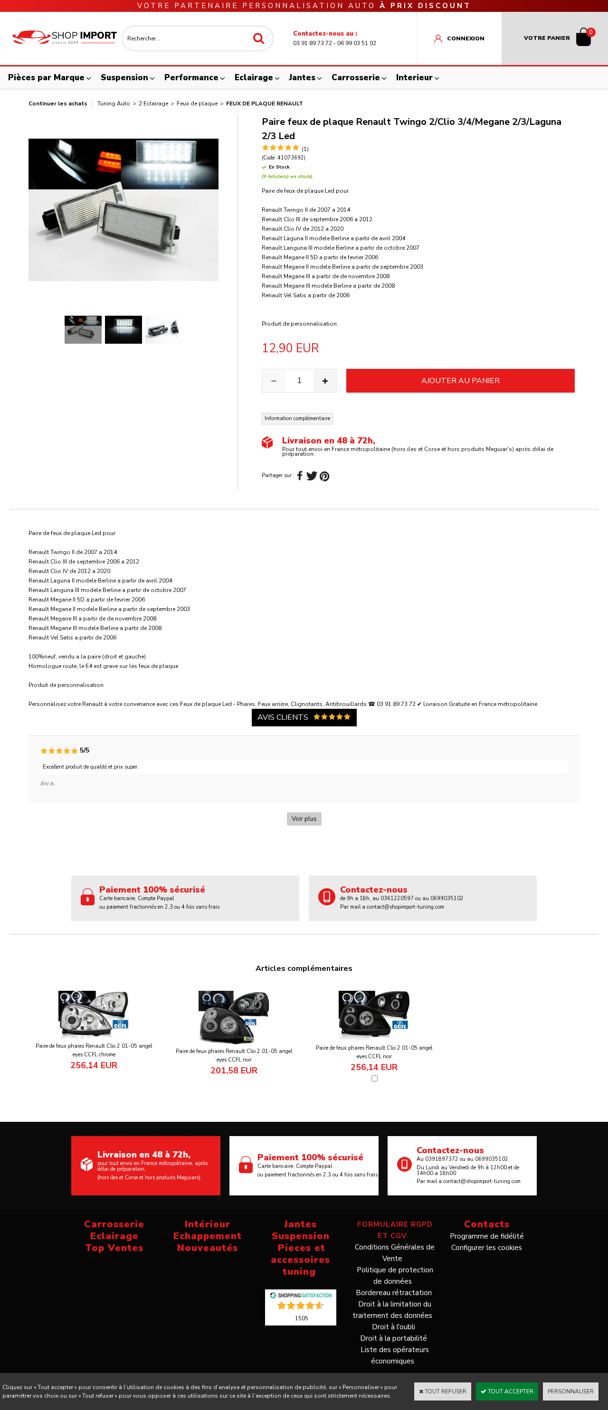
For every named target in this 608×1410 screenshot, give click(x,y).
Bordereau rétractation (394, 1292)
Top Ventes (114, 1247)
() (301, 1318)
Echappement (207, 1236)
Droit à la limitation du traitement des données (392, 1309)
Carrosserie (356, 77)
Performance (191, 77)
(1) (305, 149)
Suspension (124, 77)
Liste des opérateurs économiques (395, 1355)
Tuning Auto (113, 103)
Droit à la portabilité (393, 1338)
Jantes (302, 77)
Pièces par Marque (46, 77)
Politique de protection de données (395, 1275)
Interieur (414, 77)
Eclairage (254, 77)
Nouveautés (207, 1247)
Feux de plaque (197, 103)
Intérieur (207, 1224)
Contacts (487, 1224)
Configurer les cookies (486, 1247)
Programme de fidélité (487, 1236)
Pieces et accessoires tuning (300, 1259)
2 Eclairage (153, 103)
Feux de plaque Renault (264, 103)
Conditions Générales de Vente (395, 1252)
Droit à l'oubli (393, 1327)
